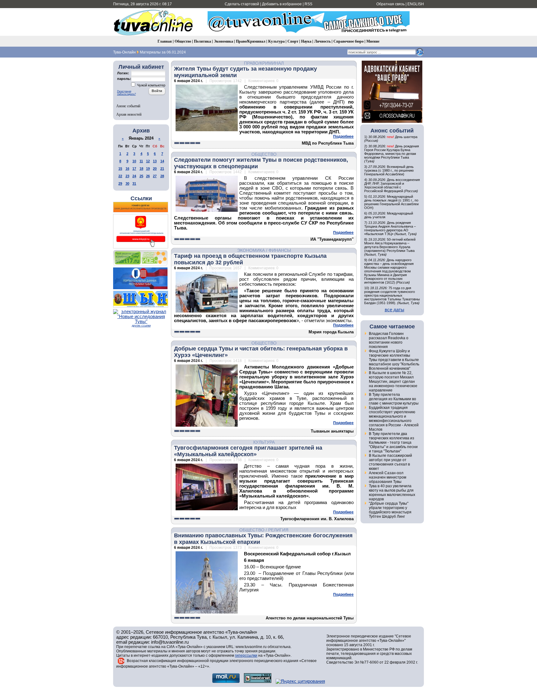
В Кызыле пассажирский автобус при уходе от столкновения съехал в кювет (390, 462)
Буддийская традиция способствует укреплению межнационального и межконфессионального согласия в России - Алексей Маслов (394, 418)
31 (134, 183)
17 (134, 168)
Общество (183, 41)
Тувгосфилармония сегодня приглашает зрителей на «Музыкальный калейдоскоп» (248, 451)
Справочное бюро (348, 41)
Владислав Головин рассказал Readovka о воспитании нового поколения (388, 340)
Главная (165, 41)
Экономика (223, 41)
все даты (394, 309)
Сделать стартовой (242, 4)
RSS (308, 4)
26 (148, 176)
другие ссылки (141, 325)
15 (120, 168)
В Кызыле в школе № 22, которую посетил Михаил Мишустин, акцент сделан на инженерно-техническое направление (393, 381)
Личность (322, 41)
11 (141, 161)
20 (155, 168)
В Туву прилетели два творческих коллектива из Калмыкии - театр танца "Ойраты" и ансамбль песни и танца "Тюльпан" (393, 442)
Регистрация (124, 91)
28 (162, 176)
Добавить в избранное (282, 4)
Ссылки (141, 198)
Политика (202, 41)
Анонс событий (128, 105)
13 (155, 161)
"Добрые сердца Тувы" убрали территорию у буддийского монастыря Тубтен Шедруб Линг (390, 510)
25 (141, 176)
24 (134, 176)
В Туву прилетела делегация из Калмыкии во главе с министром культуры (394, 398)
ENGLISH (415, 4)
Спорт (292, 41)
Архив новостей (128, 114)
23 (127, 176)
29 (120, 183)
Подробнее (343, 136)
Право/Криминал (250, 41)
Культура (276, 41)
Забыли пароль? (126, 94)
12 (148, 161)
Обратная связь (390, 4)
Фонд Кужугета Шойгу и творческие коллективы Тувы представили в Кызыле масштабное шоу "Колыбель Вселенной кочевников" (394, 360)
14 (162, 161)
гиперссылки (246, 655)
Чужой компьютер (150, 85)
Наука (306, 41)
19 (148, 168)
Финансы (279, 250)
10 (134, 161)
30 (127, 183)
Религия (278, 529)
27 (155, 176)
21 (162, 168)
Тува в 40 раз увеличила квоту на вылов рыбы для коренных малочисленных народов (392, 492)
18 (141, 168)
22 (120, 176)
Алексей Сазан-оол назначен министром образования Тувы (387, 477)
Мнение (372, 41)
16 (127, 168)
